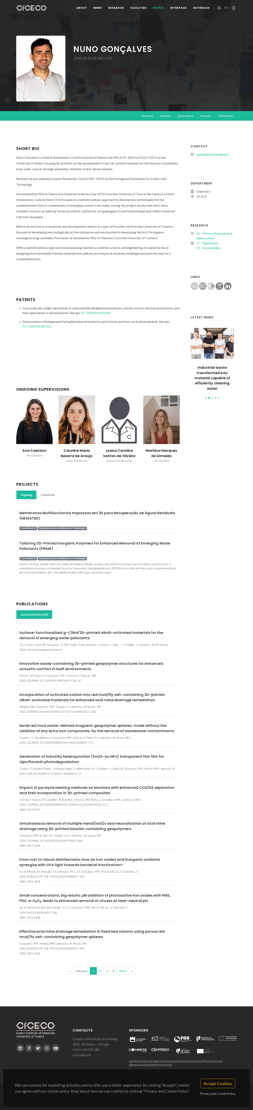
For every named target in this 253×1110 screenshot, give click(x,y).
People (158, 8)
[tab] (26, 495)
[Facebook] (29, 1048)
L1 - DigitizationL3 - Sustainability (208, 245)
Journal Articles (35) (34, 614)
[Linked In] (20, 1048)
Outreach (201, 8)
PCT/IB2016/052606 (96, 313)
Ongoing (26, 495)
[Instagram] (47, 1048)
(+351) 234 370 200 (86, 1049)
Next (122, 971)
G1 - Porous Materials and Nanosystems (214, 235)
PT (226, 8)
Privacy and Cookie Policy (217, 1093)
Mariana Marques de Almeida (161, 453)
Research (116, 8)
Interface (178, 8)
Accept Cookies (218, 1083)
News (97, 8)
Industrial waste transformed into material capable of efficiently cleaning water (212, 378)
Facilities (138, 8)
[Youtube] (56, 1048)
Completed (48, 495)
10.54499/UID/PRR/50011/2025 (176, 1061)
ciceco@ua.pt (82, 1055)
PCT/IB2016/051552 (37, 326)
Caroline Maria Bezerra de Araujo (77, 453)
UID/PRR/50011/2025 (141, 1061)
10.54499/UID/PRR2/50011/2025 (152, 1065)
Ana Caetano (34, 450)
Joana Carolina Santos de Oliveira (119, 453)
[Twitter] (38, 1048)
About (81, 8)
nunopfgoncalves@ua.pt (212, 154)
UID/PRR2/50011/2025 (210, 1061)
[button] (206, 398)
